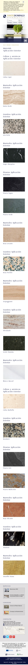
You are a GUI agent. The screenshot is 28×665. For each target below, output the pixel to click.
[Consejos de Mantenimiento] (6, 612)
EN (21, 22)
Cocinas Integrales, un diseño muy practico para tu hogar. (17, 595)
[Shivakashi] (14, 321)
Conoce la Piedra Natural (16, 605)
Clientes (15, 22)
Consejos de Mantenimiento (16, 611)
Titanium (6, 547)
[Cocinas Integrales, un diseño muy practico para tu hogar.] (6, 596)
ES (19, 22)
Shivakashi (7, 330)
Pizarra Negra (8, 193)
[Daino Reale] (14, 97)
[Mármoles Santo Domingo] (14, 16)
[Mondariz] (14, 430)
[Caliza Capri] (14, 68)
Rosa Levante (8, 244)
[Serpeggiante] (14, 293)
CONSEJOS (7, 603)
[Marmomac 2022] (6, 590)
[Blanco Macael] (14, 372)
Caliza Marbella (8, 410)
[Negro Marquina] (14, 155)
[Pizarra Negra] (14, 184)
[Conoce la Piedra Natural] (6, 606)
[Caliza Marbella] (14, 401)
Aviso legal (11, 662)
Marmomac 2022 (14, 589)
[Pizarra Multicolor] (14, 480)
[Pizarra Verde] (14, 206)
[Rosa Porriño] (14, 264)
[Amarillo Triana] (14, 567)
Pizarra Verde (8, 215)
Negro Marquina (9, 164)
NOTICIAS (7, 586)
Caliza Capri (7, 77)
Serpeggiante (8, 301)
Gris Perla (6, 135)
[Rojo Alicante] (14, 509)
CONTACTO (7, 619)
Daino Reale (7, 106)
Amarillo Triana (8, 576)
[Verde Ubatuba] (14, 343)
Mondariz (6, 439)
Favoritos (9, 22)
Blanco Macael (8, 381)
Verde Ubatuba (8, 352)
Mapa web (6, 662)
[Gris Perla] (14, 126)
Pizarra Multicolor (9, 489)
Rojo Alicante (8, 518)
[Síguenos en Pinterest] (13, 636)
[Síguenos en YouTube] (10, 636)
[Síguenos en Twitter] (7, 636)
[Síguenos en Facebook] (4, 636)
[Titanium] (14, 538)
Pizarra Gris (7, 468)
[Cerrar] (23, 2)
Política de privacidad (18, 662)
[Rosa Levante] (14, 235)
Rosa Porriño (7, 272)
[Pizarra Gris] (14, 459)
